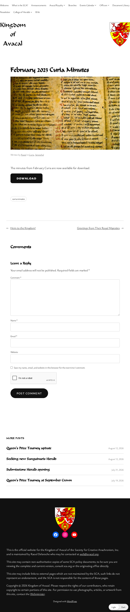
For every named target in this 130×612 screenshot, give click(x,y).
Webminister (37, 594)
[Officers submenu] (108, 5)
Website (14, 352)
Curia (31, 154)
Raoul (23, 154)
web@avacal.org (89, 554)
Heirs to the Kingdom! (23, 228)
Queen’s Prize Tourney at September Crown (39, 480)
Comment (15, 277)
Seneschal (39, 154)
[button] (118, 607)
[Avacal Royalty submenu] (64, 5)
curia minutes (18, 198)
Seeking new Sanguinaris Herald (31, 459)
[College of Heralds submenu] (31, 12)
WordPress (72, 601)
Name (14, 320)
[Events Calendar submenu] (95, 5)
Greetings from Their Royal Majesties (98, 228)
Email (13, 336)
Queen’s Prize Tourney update (28, 448)
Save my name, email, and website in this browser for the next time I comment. (49, 367)
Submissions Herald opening (28, 469)
